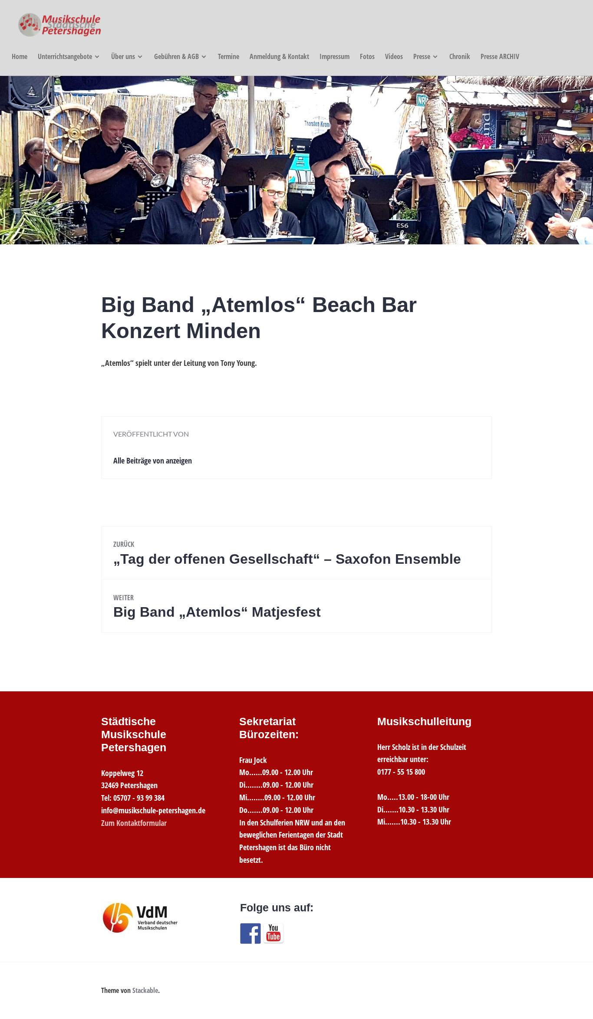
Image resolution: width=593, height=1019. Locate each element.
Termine (228, 56)
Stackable (145, 990)
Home (19, 56)
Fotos (367, 56)
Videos (394, 56)
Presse (421, 56)
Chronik (459, 56)
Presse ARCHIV (500, 56)
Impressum (334, 56)
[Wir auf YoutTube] (273, 933)
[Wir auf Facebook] (250, 933)
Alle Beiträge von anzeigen (152, 460)
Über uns (123, 56)
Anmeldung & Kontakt (279, 56)
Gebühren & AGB (176, 56)
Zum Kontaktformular (134, 823)
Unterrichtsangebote (65, 56)
